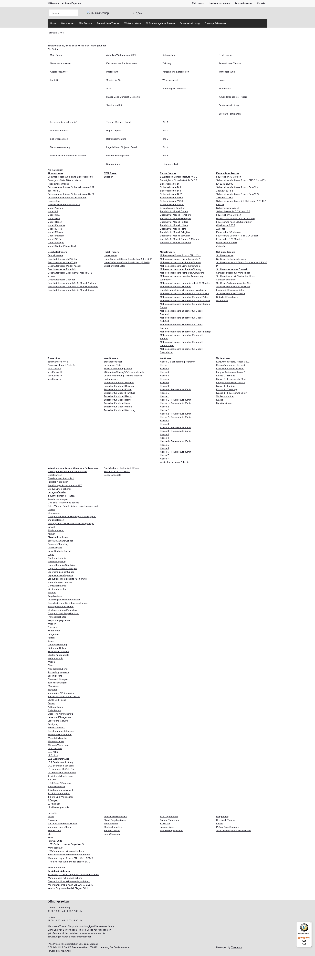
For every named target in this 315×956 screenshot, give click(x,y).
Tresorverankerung (60, 147)
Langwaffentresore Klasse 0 (230, 372)
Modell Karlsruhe (56, 225)
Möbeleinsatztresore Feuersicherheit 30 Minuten (185, 283)
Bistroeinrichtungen (58, 679)
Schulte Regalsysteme (171, 830)
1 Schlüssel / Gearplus (59, 783)
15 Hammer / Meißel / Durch (62, 769)
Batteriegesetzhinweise (174, 88)
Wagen (51, 661)
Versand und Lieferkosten (175, 71)
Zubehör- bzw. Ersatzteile (117, 471)
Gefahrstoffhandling (58, 544)
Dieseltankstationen (58, 537)
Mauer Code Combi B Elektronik (123, 97)
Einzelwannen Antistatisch (61, 478)
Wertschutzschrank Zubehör (174, 462)
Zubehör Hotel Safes (114, 266)
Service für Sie (113, 80)
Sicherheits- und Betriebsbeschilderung (68, 603)
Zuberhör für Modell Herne (118, 399)
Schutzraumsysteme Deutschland (233, 830)
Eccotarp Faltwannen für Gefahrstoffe (67, 471)
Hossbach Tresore (225, 820)
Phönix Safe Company (227, 827)
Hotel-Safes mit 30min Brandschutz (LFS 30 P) (128, 259)
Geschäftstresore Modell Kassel (64, 266)
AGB (108, 88)
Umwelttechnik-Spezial (59, 551)
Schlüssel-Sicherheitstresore (231, 259)
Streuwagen (54, 513)
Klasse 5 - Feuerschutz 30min (175, 451)
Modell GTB (54, 218)
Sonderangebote (112, 475)
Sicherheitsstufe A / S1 (227, 208)
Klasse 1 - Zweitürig (226, 389)
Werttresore (67, 23)
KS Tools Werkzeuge (58, 745)
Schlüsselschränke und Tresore (64, 696)
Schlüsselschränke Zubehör (230, 293)
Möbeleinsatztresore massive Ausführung (181, 276)
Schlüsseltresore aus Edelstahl (232, 269)
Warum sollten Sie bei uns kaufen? (68, 155)
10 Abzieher (54, 803)
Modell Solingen (56, 242)
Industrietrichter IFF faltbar (61, 495)
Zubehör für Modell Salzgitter (175, 232)
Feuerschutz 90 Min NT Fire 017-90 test (237, 235)
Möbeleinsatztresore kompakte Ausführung (182, 272)
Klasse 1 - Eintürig (225, 386)
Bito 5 (165, 155)
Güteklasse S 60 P (225, 225)
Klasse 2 (164, 368)
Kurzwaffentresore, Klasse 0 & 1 (233, 361)
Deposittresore (55, 255)
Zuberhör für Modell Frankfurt (119, 393)
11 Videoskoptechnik (58, 807)
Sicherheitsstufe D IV (171, 194)
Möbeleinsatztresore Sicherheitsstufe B (180, 266)
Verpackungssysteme (59, 620)
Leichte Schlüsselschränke (230, 290)
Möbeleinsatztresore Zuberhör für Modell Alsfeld (185, 300)
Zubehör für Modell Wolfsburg (175, 242)
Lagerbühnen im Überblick (61, 565)
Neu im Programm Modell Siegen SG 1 (69, 861)
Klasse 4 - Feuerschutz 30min (175, 441)
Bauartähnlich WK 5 (58, 361)
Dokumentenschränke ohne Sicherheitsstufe (71, 176)
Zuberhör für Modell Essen (118, 389)
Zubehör (108, 176)
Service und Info (114, 105)
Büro (50, 665)
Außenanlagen (55, 707)
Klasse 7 (164, 455)
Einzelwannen (55, 475)
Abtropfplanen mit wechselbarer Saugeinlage (71, 523)
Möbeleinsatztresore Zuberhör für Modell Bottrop (185, 331)
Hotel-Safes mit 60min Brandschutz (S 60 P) (127, 262)
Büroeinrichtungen (57, 682)
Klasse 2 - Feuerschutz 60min (175, 417)
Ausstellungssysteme (58, 672)
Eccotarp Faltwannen (216, 23)
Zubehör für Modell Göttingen (175, 218)
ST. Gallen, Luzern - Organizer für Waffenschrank (73, 874)
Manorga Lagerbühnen (60, 827)
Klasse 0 (164, 382)
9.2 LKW (52, 779)
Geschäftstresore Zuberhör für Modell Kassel (71, 290)
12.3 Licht (53, 755)
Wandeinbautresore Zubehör (119, 382)
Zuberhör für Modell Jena (117, 403)
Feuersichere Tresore (108, 23)
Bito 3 (165, 139)
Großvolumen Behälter (59, 489)
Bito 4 (165, 147)
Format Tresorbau (169, 820)
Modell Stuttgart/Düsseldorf (62, 246)
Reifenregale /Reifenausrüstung (64, 599)
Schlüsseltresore (224, 255)
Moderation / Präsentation (61, 693)
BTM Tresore (85, 23)
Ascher (51, 533)
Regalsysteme (55, 596)
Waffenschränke (132, 23)
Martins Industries (113, 827)
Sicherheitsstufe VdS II (171, 201)
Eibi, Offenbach (112, 834)
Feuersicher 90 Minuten (228, 232)
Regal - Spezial (114, 130)
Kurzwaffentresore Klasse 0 (230, 365)
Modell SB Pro (55, 239)
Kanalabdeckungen (58, 499)
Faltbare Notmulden (58, 481)
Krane (51, 641)
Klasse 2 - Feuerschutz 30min (175, 413)
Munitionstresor (224, 403)
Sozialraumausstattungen (61, 731)
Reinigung (53, 724)
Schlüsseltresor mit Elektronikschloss (235, 276)
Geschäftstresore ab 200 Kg (62, 259)
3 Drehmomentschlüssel (60, 790)
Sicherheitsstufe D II (170, 187)
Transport (53, 627)
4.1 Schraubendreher (59, 793)
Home (53, 23)
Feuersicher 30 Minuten (228, 176)
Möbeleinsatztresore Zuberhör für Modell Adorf (184, 297)
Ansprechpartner (243, 3)
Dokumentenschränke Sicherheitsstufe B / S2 (71, 194)
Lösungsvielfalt (170, 164)
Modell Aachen (55, 208)
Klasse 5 (164, 379)
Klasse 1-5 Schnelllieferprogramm (177, 361)
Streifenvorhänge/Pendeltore (62, 610)
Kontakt (261, 3)
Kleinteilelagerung (57, 561)
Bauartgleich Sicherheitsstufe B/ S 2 (178, 180)
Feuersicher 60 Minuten (228, 214)
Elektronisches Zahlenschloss (121, 63)
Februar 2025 (55, 840)
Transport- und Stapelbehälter (63, 613)
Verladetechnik (55, 658)
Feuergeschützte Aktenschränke (64, 180)
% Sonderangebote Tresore (160, 23)
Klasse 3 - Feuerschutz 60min (175, 431)
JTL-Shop (66, 950)
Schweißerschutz (56, 727)
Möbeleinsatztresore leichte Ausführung (180, 262)
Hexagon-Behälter (57, 492)
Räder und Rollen (57, 648)
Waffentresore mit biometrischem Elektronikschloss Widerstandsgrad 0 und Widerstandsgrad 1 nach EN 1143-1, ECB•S (70, 854)
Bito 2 (165, 130)
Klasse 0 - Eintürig (225, 375)
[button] (123, 13)
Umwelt (51, 527)
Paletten (52, 592)
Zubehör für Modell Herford (174, 222)
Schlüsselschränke (226, 279)
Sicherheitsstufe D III (170, 190)
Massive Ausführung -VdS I (118, 368)
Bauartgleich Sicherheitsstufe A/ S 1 (178, 176)
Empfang (52, 689)
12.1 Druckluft (55, 748)
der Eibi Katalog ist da (117, 155)
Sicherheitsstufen (59, 139)
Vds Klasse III (55, 372)
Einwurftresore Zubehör (172, 208)
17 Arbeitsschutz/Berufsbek (62, 772)
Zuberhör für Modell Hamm (118, 396)
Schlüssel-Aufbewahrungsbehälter (234, 283)
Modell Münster (56, 232)
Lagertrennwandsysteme (60, 575)
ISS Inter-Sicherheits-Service (62, 823)
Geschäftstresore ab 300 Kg (62, 262)
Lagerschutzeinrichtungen (61, 572)
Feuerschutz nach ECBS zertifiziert (234, 222)
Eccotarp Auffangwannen (61, 540)
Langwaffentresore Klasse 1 (230, 382)
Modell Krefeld (55, 228)
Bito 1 (165, 122)
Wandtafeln (222, 300)
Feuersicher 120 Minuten (229, 239)
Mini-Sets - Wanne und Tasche (63, 502)
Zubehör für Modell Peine (173, 228)
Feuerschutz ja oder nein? (63, 122)
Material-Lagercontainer (60, 582)
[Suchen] (75, 13)
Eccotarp (52, 820)
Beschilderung (55, 675)
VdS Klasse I (54, 368)
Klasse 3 (164, 372)
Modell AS (53, 211)
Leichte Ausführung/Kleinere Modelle (123, 375)
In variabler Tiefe (112, 365)
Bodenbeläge (54, 710)
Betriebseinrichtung (190, 23)
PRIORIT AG (54, 830)
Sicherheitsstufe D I (170, 183)
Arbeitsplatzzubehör (58, 669)
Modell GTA (54, 214)
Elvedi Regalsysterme (115, 820)
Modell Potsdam (56, 235)
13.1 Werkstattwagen (59, 758)
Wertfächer (165, 279)
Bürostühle (53, 686)
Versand (94, 944)
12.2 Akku (53, 752)
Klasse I (220, 399)
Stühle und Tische (57, 700)
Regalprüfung (113, 164)
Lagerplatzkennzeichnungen (62, 568)
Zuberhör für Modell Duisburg (119, 386)
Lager (51, 554)
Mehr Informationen (81, 936)
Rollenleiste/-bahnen (58, 651)
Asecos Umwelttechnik (115, 816)
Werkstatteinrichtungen (60, 734)
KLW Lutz (165, 823)
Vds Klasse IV (55, 375)
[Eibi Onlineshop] (98, 13)
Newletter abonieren (219, 3)
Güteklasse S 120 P (226, 242)
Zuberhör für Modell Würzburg (119, 410)
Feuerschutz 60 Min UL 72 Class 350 (235, 218)
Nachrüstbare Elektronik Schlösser (122, 468)
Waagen (52, 623)
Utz (49, 834)
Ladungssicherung (57, 644)
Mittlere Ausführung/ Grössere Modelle (124, 372)
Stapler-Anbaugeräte (58, 655)
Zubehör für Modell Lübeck (174, 225)
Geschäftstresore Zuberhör (62, 269)
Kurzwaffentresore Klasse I (230, 368)
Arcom (51, 816)
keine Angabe (111, 823)
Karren (51, 637)
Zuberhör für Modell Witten (118, 406)
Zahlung (166, 63)
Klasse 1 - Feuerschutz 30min (175, 399)
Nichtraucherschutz (58, 589)
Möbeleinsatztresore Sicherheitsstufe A (180, 259)
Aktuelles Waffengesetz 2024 (121, 55)
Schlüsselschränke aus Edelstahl (233, 286)
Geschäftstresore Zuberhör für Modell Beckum (72, 283)
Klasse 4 (164, 375)
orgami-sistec (167, 827)
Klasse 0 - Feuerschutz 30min (175, 389)
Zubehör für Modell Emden (174, 211)
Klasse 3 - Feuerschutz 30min (175, 427)
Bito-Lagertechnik (57, 558)
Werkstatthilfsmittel (57, 738)
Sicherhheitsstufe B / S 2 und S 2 (233, 211)
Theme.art (236, 947)
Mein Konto (198, 3)
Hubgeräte (53, 634)
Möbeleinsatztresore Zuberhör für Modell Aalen (184, 293)
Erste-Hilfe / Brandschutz (60, 713)
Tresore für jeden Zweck (119, 122)
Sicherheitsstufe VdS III (172, 204)
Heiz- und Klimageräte (59, 717)
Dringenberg (222, 816)
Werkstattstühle (56, 741)
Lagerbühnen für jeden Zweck (121, 147)
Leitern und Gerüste (58, 720)
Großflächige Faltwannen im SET (65, 485)
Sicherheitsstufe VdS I (171, 197)
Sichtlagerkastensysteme (61, 606)
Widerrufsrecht (170, 80)
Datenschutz (168, 55)
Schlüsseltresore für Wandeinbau (233, 272)
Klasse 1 (164, 365)
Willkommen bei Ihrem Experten (64, 3)
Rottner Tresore (112, 830)
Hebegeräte (54, 630)
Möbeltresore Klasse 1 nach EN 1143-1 (180, 255)
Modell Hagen (55, 222)
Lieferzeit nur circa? (60, 130)
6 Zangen (53, 800)
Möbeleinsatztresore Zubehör (175, 286)
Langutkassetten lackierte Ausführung (67, 578)
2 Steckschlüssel (56, 786)
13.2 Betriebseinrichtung (60, 762)
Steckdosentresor (113, 361)
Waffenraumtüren (225, 396)
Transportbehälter (57, 617)
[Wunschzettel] (128, 13)
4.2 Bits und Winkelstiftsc (60, 797)
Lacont (219, 823)
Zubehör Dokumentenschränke (64, 204)
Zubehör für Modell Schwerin (175, 235)
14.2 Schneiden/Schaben (61, 765)
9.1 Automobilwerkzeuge (60, 776)
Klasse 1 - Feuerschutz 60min (175, 403)
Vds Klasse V (54, 379)
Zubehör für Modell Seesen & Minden (179, 239)
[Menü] (310, 923)
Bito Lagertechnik (169, 816)
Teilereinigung (55, 547)
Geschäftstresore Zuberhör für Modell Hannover (73, 286)
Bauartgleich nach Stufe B (61, 365)
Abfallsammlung (56, 530)
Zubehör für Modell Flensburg (175, 214)
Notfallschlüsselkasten (227, 297)
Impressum (112, 71)
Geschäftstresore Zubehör (61, 279)
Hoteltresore (110, 255)
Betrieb (51, 703)
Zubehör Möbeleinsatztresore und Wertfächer (183, 290)
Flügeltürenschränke (58, 183)
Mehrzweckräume (57, 585)
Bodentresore (111, 379)
